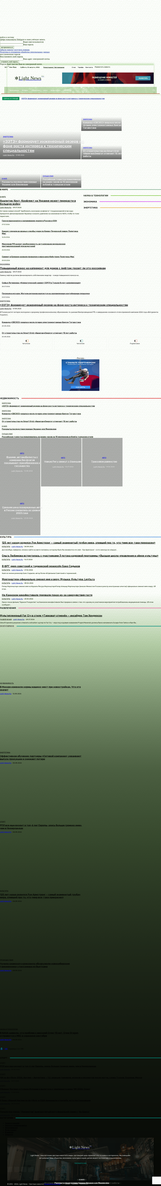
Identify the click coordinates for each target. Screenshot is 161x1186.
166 (6, 1049)
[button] (154, 90)
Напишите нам (81, 1163)
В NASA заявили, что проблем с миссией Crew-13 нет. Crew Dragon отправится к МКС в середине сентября (39, 1034)
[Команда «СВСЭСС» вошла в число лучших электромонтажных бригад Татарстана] (101, 117)
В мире (4, 178)
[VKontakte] (23, 1169)
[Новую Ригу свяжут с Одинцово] (61, 462)
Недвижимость (7, 683)
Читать (26, 339)
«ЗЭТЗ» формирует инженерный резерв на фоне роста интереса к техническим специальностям (64, 305)
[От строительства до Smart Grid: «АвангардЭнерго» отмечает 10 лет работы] (101, 145)
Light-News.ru (5, 272)
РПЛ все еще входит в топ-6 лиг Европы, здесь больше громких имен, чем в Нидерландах (41, 827)
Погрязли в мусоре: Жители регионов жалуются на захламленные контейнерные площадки (46, 293)
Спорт (2, 821)
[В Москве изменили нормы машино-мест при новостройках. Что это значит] (41, 654)
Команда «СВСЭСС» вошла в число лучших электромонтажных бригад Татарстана (41, 322)
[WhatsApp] (30, 1169)
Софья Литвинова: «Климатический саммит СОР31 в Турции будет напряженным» (41, 283)
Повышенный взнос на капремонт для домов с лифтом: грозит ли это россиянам (53, 268)
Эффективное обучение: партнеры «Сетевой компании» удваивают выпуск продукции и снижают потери (40, 757)
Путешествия (48, 176)
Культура (4, 891)
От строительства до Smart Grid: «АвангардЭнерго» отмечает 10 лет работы (39, 333)
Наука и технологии (9, 1029)
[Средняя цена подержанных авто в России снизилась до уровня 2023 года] (20, 510)
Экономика (5, 264)
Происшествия (6, 960)
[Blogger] (9, 1169)
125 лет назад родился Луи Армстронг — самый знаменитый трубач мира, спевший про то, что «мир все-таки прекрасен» (40, 896)
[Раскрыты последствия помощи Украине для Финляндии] (20, 174)
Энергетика (8, 136)
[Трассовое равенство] (102, 462)
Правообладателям (52, 1184)
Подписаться (134, 339)
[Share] (16, 1169)
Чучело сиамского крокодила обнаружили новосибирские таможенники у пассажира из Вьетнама (35, 965)
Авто (22, 453)
